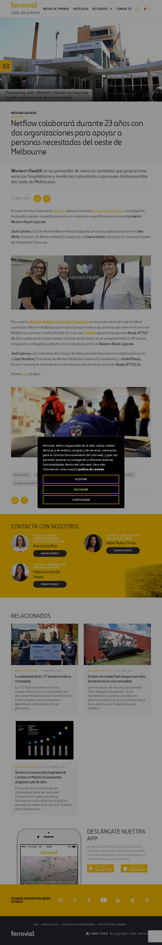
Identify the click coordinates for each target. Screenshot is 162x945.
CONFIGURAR (81, 500)
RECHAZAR (81, 489)
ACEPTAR (81, 479)
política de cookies (91, 469)
